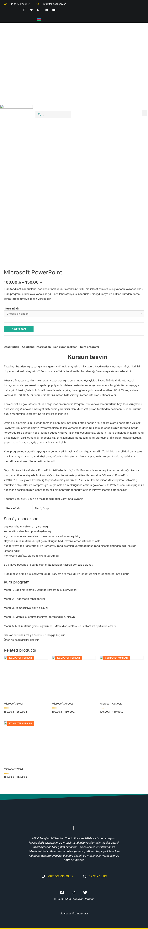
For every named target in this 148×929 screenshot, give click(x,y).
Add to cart (19, 328)
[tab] (11, 347)
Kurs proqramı (89, 346)
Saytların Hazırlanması (74, 913)
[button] (144, 113)
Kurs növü (12, 308)
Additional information (36, 346)
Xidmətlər (108, 57)
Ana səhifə (87, 57)
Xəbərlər (85, 68)
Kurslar (127, 57)
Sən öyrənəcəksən (65, 346)
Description (11, 346)
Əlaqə (126, 68)
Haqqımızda (107, 68)
